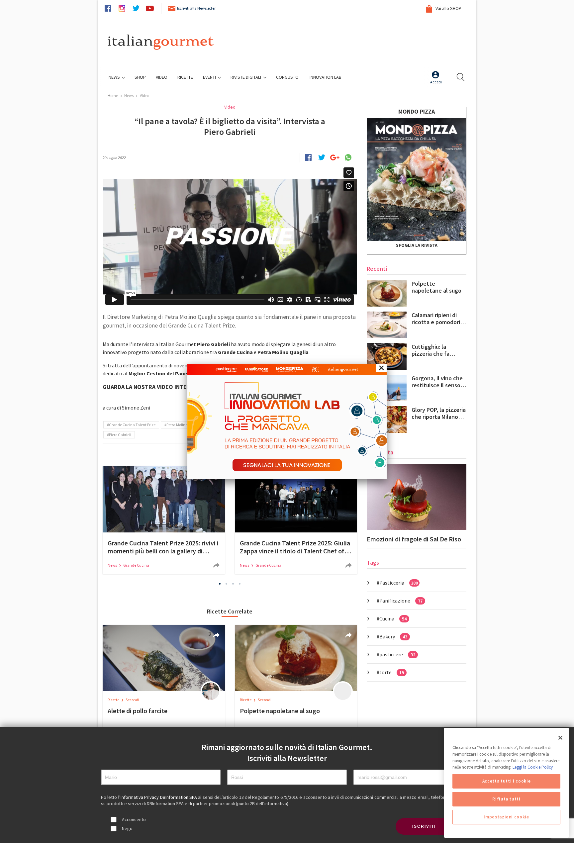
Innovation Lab (325, 77)
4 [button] (240, 583)
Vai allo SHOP (447, 8)
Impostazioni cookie (506, 817)
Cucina (393, 618)
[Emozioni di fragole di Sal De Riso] (416, 497)
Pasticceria (398, 582)
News (115, 77)
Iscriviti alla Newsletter (196, 8)
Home (113, 95)
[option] (164, 520)
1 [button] (220, 583)
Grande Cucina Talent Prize (132, 424)
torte (391, 672)
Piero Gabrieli (120, 434)
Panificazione (401, 600)
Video (144, 95)
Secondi (132, 699)
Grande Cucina (136, 565)
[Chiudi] (560, 737)
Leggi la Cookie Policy (533, 767)
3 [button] (233, 583)
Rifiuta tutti (506, 799)
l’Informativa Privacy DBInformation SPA (158, 797)
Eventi (210, 77)
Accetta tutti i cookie (506, 781)
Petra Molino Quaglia (184, 424)
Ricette (114, 699)
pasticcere (397, 654)
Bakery (393, 636)
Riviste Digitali (246, 77)
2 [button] (226, 583)
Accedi (436, 81)
